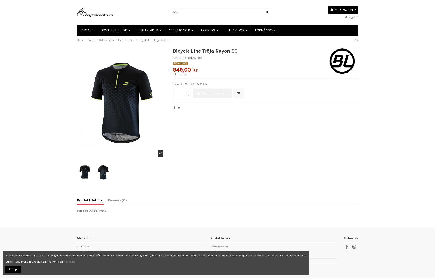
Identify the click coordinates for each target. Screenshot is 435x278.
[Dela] (174, 107)
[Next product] (357, 40)
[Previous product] (355, 40)
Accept (13, 269)
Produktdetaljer (90, 200)
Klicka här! (70, 261)
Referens (178, 58)
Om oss (85, 246)
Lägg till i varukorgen (214, 93)
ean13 (80, 210)
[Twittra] (179, 107)
